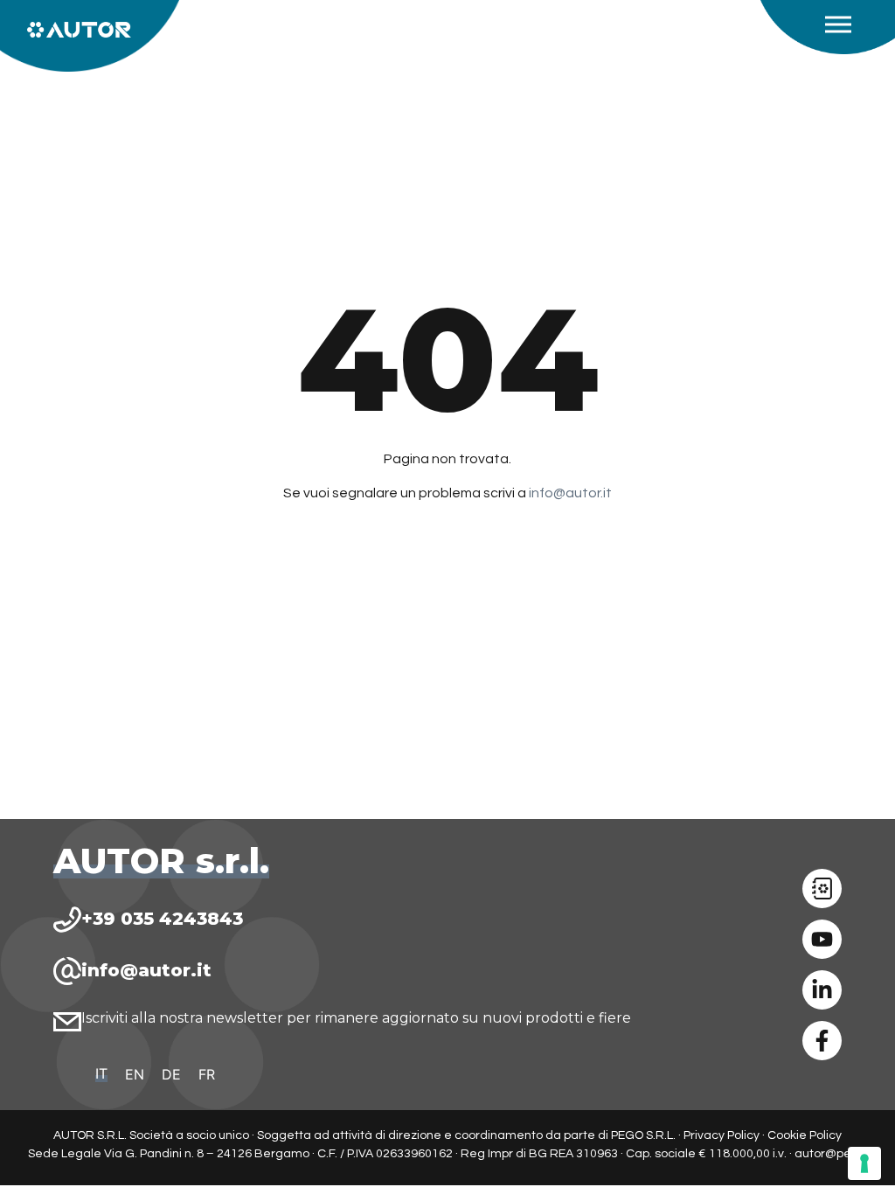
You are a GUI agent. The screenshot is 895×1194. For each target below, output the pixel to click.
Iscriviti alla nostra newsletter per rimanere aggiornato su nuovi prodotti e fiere (356, 1018)
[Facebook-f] (822, 1040)
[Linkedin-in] (822, 990)
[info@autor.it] (67, 971)
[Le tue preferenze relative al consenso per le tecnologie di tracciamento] (864, 1163)
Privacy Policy (721, 1135)
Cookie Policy (804, 1135)
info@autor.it (570, 493)
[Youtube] (822, 939)
